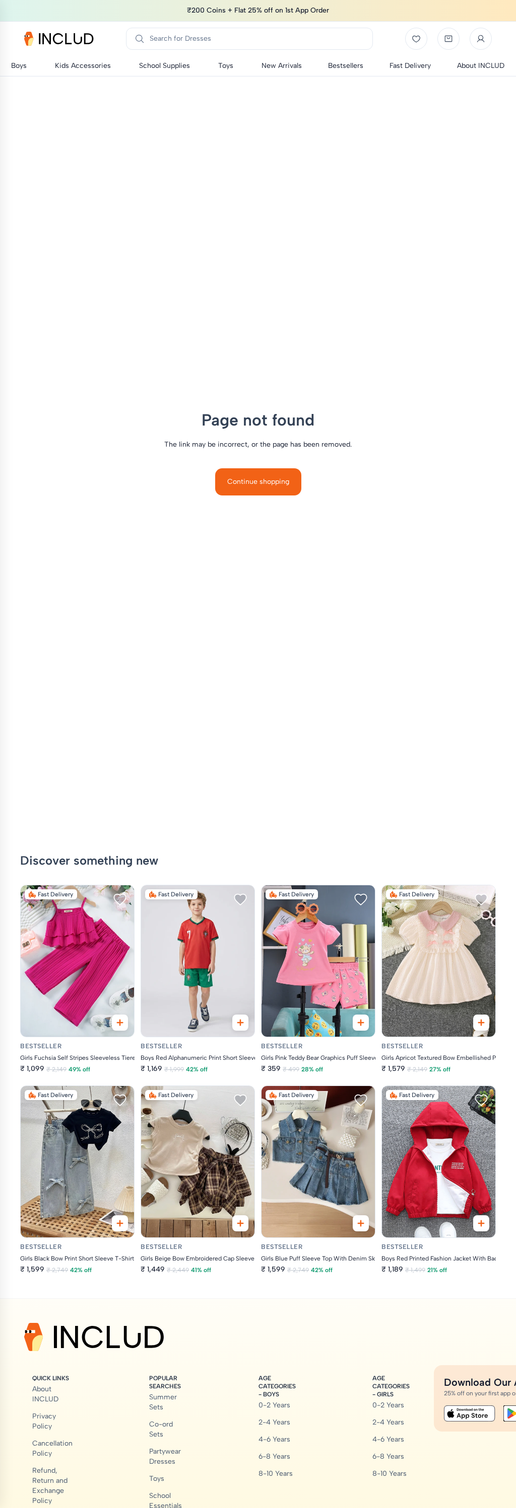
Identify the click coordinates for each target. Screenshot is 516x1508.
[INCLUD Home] (59, 39)
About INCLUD (45, 1394)
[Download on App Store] (469, 1413)
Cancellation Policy (52, 1448)
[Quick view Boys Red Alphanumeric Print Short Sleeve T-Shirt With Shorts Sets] (240, 1023)
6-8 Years (274, 1456)
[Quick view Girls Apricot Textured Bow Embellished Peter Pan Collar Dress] (481, 1023)
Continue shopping (258, 481)
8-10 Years (276, 1473)
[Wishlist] (416, 39)
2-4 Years (274, 1422)
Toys (156, 1478)
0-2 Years (274, 1405)
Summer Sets (163, 1402)
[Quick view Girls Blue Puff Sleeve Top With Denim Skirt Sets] (361, 1223)
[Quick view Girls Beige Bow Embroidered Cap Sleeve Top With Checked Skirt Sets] (240, 1223)
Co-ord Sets (161, 1429)
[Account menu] (481, 39)
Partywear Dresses (165, 1456)
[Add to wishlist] (120, 899)
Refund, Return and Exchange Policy (50, 1485)
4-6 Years (274, 1439)
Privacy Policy (44, 1421)
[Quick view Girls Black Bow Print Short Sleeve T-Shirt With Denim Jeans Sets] (120, 1223)
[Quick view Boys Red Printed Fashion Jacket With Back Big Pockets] (481, 1223)
